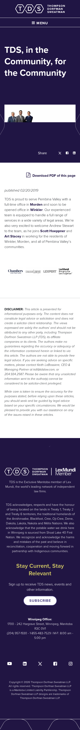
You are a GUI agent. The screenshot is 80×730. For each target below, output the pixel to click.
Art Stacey (12, 236)
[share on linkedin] (72, 153)
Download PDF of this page (54, 175)
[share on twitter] (57, 153)
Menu (41, 23)
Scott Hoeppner (52, 230)
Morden (36, 204)
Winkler (36, 209)
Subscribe (40, 600)
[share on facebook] (64, 153)
